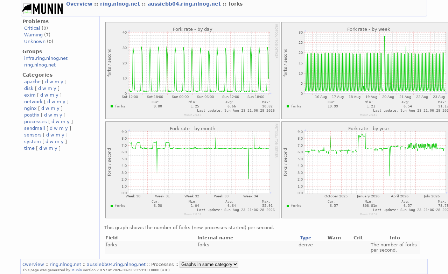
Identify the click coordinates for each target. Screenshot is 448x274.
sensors (33, 135)
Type (306, 237)
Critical (32, 28)
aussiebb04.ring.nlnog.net (185, 4)
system (32, 141)
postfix (32, 115)
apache (32, 81)
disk (29, 88)
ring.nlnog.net (121, 4)
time (29, 148)
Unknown (35, 41)
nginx (30, 108)
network (33, 101)
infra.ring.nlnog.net (46, 58)
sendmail (34, 128)
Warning (33, 34)
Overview (80, 4)
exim (30, 95)
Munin (76, 270)
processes (35, 121)
